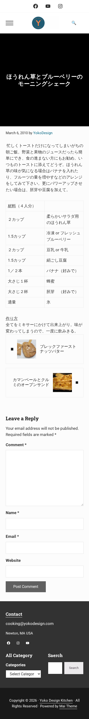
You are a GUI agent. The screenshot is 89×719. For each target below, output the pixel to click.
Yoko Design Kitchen (56, 700)
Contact (14, 614)
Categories (16, 665)
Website (13, 560)
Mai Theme (68, 706)
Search (74, 668)
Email (12, 536)
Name (12, 513)
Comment (16, 445)
